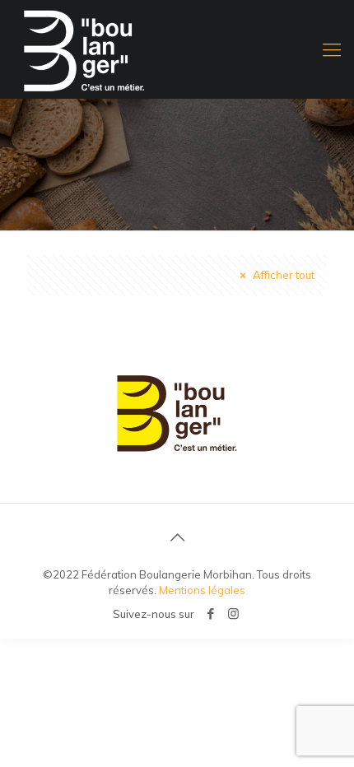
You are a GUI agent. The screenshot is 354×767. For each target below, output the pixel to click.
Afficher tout (282, 274)
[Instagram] (233, 613)
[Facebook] (211, 613)
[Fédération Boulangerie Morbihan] (177, 49)
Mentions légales (202, 590)
